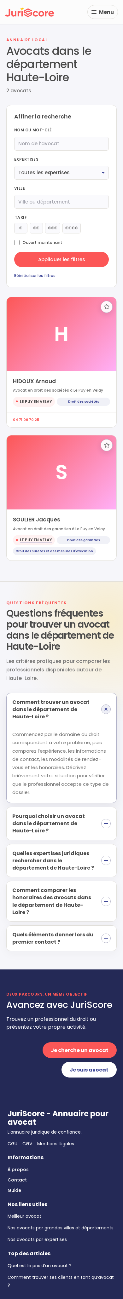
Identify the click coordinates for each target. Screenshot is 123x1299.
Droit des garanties (83, 540)
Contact (17, 1180)
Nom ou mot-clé (33, 130)
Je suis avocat (89, 1069)
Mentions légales (55, 1144)
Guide (14, 1190)
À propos (18, 1169)
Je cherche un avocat (79, 1050)
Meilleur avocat (24, 1216)
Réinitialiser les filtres (35, 275)
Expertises (26, 159)
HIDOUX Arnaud (34, 381)
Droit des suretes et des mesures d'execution (54, 551)
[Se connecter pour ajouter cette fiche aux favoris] (107, 307)
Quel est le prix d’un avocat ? (40, 1265)
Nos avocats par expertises (37, 1239)
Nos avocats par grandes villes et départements (61, 1228)
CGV (27, 1144)
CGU (12, 1144)
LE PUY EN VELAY (36, 401)
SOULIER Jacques (36, 519)
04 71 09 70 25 (26, 419)
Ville (19, 188)
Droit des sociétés (83, 401)
